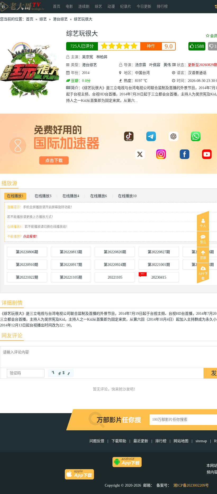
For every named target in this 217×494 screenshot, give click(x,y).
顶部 (203, 258)
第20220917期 (71, 265)
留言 (203, 242)
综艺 (98, 6)
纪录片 (125, 6)
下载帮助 (118, 441)
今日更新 (144, 6)
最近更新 (140, 441)
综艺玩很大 (83, 19)
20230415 (158, 277)
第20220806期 (27, 252)
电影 (69, 6)
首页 (56, 6)
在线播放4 (70, 196)
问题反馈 (97, 441)
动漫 (111, 6)
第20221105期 (71, 277)
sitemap (201, 441)
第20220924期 (115, 265)
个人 (203, 226)
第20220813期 (71, 252)
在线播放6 (98, 196)
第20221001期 (159, 265)
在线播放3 (43, 196)
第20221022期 (27, 277)
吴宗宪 (87, 57)
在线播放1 (15, 196)
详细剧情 (11, 303)
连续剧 (83, 6)
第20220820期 (115, 252)
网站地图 (181, 441)
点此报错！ (31, 236)
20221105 (115, 277)
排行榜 (162, 6)
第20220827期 (159, 252)
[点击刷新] (61, 373)
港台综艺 (60, 19)
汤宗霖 (140, 65)
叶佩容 (154, 65)
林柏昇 (101, 57)
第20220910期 (27, 265)
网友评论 (11, 336)
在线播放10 (127, 196)
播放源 (9, 183)
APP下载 (203, 275)
